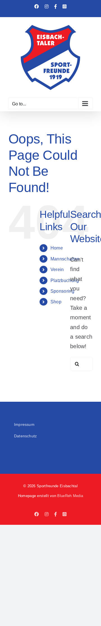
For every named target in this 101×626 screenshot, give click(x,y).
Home (56, 248)
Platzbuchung (64, 280)
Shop (55, 301)
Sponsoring (62, 291)
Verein (57, 269)
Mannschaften (65, 259)
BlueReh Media (70, 496)
